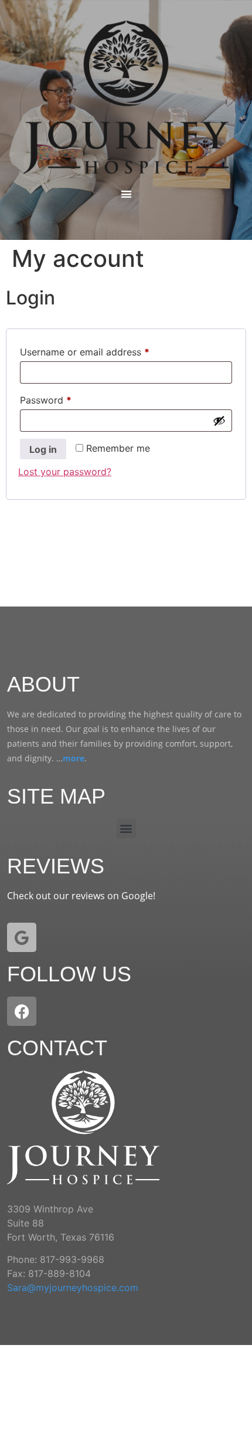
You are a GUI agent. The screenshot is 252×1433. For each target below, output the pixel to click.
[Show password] (219, 420)
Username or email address (104, 350)
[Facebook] (21, 1011)
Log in (43, 449)
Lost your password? (64, 471)
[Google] (21, 937)
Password (65, 398)
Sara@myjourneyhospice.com (72, 1287)
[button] (126, 193)
